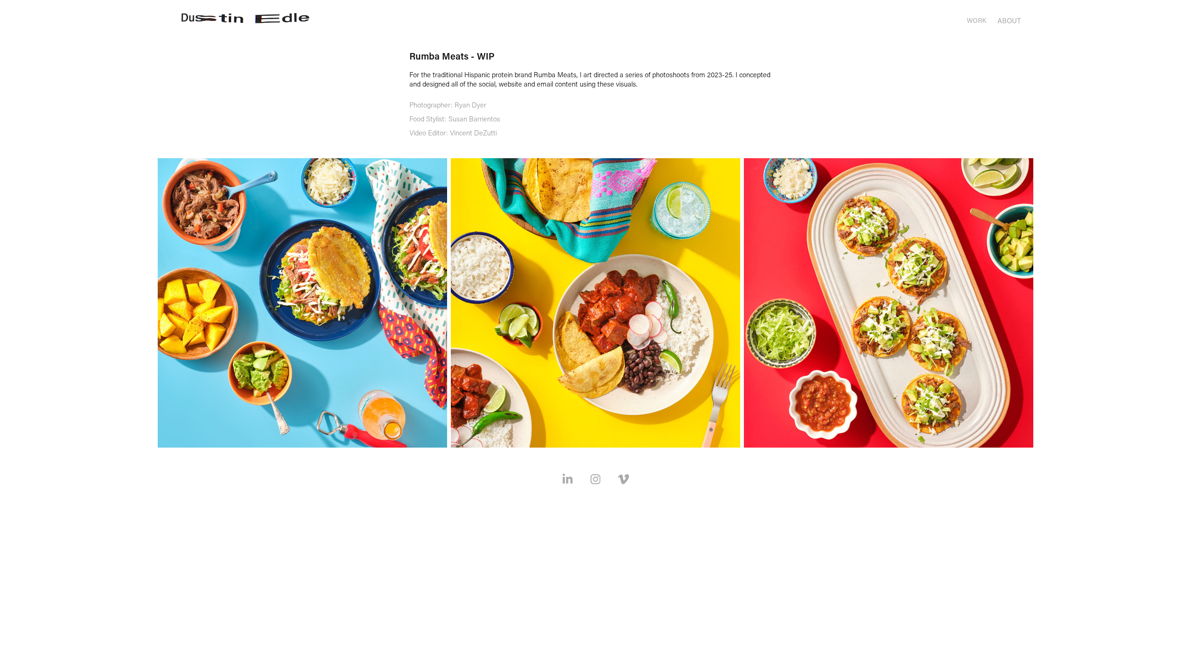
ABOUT (1009, 20)
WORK (976, 20)
